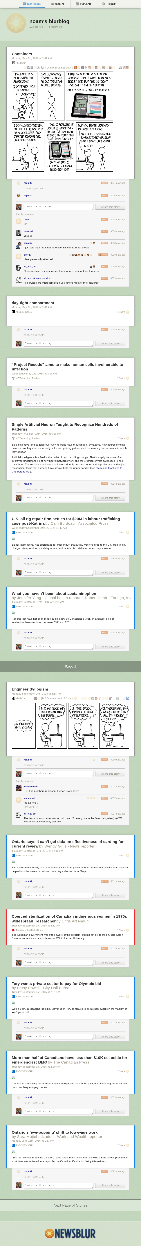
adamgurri (29, 798)
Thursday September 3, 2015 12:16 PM (37, 850)
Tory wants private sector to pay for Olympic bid (56, 983)
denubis (28, 243)
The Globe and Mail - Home (29, 930)
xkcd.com (21, 63)
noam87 (28, 183)
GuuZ (26, 220)
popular (28, 196)
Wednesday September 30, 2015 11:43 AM (39, 527)
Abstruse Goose (24, 312)
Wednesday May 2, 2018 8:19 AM (34, 373)
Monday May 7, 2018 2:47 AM (32, 58)
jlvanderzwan (30, 786)
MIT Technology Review (28, 378)
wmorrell (28, 231)
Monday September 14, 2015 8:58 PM (36, 693)
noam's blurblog (49, 21)
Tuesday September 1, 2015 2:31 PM (36, 925)
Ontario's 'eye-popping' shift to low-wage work (55, 1132)
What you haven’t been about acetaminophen (54, 593)
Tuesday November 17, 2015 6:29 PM (36, 433)
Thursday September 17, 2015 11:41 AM (38, 601)
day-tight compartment (33, 303)
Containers (22, 54)
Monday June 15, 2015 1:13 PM (33, 1140)
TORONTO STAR (24, 532)
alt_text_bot (30, 266)
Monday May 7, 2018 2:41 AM (32, 307)
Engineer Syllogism (30, 689)
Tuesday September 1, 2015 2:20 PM (36, 1066)
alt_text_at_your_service (37, 278)
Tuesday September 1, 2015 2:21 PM (36, 991)
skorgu (27, 255)
